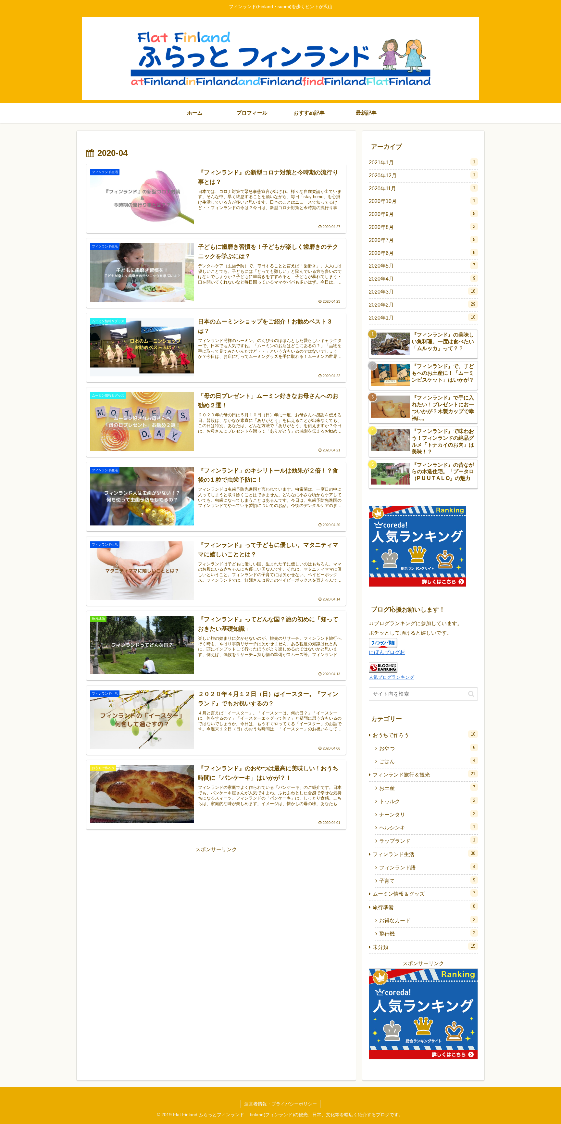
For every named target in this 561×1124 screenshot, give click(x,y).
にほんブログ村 (387, 652)
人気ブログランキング (391, 677)
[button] (471, 694)
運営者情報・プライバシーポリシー (280, 1103)
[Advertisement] (151, 899)
